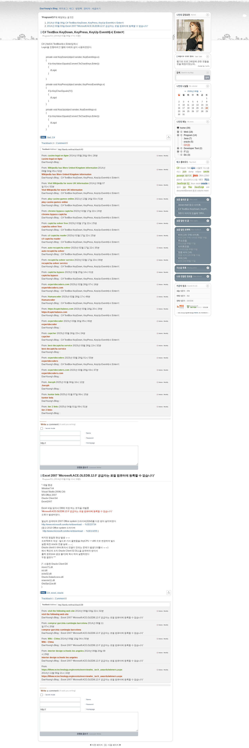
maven (183, 168)
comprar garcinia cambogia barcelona (61, 630)
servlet (206, 171)
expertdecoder (49, 324)
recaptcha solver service (55, 263)
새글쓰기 (96, 8)
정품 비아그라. (185, 252)
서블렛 (199, 168)
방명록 (78, 8)
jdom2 (179, 179)
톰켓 (194, 190)
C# (53, 137)
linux (193, 183)
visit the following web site (55, 614)
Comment (61, 143)
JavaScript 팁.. (183, 183)
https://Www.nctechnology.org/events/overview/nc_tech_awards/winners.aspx (82, 676)
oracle (60, 593)
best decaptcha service (54, 349)
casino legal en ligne (52, 159)
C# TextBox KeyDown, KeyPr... (193, 209)
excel (53, 593)
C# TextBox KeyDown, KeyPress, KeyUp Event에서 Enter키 (85, 23)
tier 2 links (47, 410)
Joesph (45, 385)
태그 (71, 8)
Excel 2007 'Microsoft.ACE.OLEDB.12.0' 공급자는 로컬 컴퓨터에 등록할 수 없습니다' (97, 26)
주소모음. (182, 240)
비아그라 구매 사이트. (188, 235)
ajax (193, 167)
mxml (206, 190)
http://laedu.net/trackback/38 (70, 605)
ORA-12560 (204, 175)
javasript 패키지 (184, 175)
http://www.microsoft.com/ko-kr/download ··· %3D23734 (69, 524)
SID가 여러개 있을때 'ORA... (191, 213)
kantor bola (47, 397)
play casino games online (55, 202)
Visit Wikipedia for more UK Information (62, 190)
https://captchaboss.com (54, 312)
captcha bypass (50, 275)
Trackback (47, 143)
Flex (190, 187)
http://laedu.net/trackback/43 (70, 149)
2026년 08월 (193, 91)
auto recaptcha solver (53, 251)
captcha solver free (52, 226)
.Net (49, 137)
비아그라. (182, 258)
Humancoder (48, 300)
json (184, 171)
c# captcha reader (51, 239)
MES (201, 179)
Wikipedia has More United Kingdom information (66, 174)
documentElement (184, 190)
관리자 (87, 8)
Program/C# (47, 36)
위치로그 (63, 8)
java (195, 175)
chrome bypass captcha (54, 214)
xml (207, 187)
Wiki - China (48, 642)
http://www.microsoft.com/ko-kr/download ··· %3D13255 (70, 531)
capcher (46, 336)
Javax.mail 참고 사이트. (189, 205)
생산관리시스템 (190, 179)
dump (190, 171)
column (200, 190)
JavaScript (199, 187)
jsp (184, 187)
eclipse (198, 171)
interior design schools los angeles (60, 657)
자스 (206, 179)
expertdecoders (50, 361)
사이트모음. (184, 246)
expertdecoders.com (52, 287)
